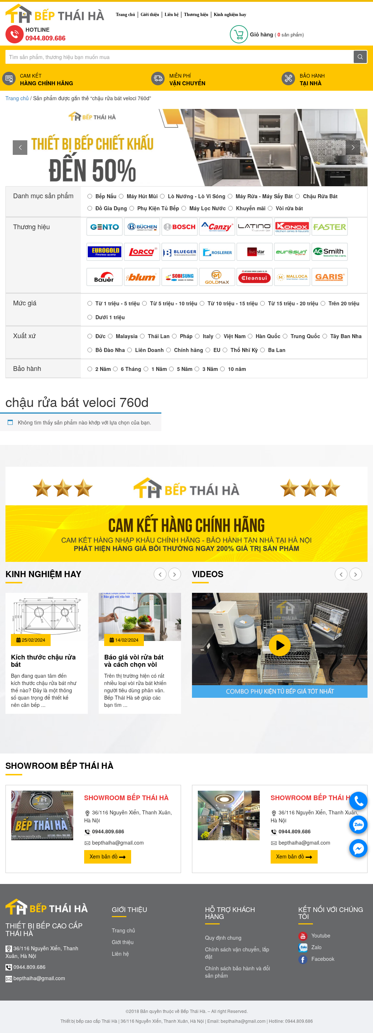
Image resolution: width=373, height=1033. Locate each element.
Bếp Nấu (106, 196)
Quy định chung (223, 937)
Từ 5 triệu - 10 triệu (173, 303)
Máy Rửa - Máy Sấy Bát (264, 196)
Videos (207, 574)
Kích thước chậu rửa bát (43, 660)
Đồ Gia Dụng (111, 208)
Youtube (320, 935)
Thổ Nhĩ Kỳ (244, 349)
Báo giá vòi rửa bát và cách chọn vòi (134, 660)
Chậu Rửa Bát (320, 196)
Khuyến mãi (251, 208)
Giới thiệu (150, 14)
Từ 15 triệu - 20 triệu (293, 303)
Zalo (316, 947)
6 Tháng (131, 368)
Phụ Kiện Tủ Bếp (158, 208)
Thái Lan (159, 336)
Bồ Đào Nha (110, 349)
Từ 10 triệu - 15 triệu (233, 303)
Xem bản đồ (104, 856)
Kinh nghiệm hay (230, 14)
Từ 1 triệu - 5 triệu (117, 303)
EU (216, 349)
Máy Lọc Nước (207, 208)
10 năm (237, 368)
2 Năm (103, 368)
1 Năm (159, 368)
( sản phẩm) (277, 34)
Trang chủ (125, 14)
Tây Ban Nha (346, 336)
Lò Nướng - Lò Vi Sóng (196, 196)
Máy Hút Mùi (142, 196)
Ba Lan (277, 349)
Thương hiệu (196, 14)
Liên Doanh (149, 349)
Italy (208, 336)
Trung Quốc (305, 336)
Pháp (186, 336)
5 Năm (184, 368)
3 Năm (210, 368)
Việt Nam (235, 336)
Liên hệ (171, 14)
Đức (100, 336)
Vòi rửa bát (289, 208)
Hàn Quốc (268, 336)
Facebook (322, 958)
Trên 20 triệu (344, 303)
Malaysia (127, 336)
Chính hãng (188, 349)
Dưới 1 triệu (110, 317)
